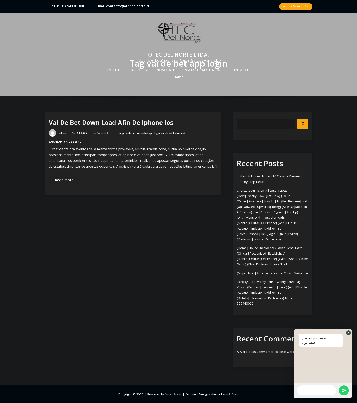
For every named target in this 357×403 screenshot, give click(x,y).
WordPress (173, 394)
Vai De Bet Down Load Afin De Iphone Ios (111, 122)
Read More (64, 180)
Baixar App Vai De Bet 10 (65, 141)
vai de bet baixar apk (173, 133)
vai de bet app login (148, 133)
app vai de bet (127, 133)
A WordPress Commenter (255, 352)
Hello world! (287, 352)
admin (62, 133)
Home (178, 77)
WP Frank (232, 394)
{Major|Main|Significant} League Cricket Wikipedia (272, 273)
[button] (348, 332)
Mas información (295, 6)
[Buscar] (303, 124)
